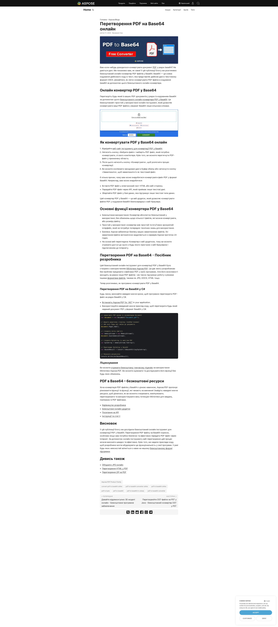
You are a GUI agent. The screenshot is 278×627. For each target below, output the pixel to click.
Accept (256, 612)
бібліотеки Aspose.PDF (137, 268)
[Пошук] (198, 3)
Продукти (121, 3)
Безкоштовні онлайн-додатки (116, 409)
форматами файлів (116, 278)
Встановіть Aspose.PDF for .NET (117, 302)
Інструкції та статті (111, 416)
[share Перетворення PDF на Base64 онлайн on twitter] (128, 513)
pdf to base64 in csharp (135, 491)
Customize (247, 618)
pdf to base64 (118, 491)
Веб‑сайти (154, 3)
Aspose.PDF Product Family (111, 482)
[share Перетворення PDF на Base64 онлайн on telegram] (150, 513)
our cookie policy (261, 608)
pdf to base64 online (158, 486)
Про (163, 3)
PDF (154, 67)
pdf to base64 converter (156, 491)
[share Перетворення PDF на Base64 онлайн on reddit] (137, 513)
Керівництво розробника (114, 405)
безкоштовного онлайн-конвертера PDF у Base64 (143, 99)
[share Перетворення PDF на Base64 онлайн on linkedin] (132, 513)
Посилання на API (110, 412)
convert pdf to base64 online (112, 486)
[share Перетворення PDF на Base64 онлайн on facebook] (141, 513)
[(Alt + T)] (93, 10)
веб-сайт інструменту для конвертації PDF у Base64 (137, 148)
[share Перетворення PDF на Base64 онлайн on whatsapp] (146, 513)
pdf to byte (106, 491)
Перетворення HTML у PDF (115, 468)
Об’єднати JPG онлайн (112, 465)
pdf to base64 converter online (137, 486)
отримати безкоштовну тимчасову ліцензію (132, 368)
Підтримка (143, 3)
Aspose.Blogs (114, 19)
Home (87, 9)
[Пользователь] (192, 3)
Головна (103, 19)
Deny (264, 618)
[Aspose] (86, 3)
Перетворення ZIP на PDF (114, 472)
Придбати (132, 3)
